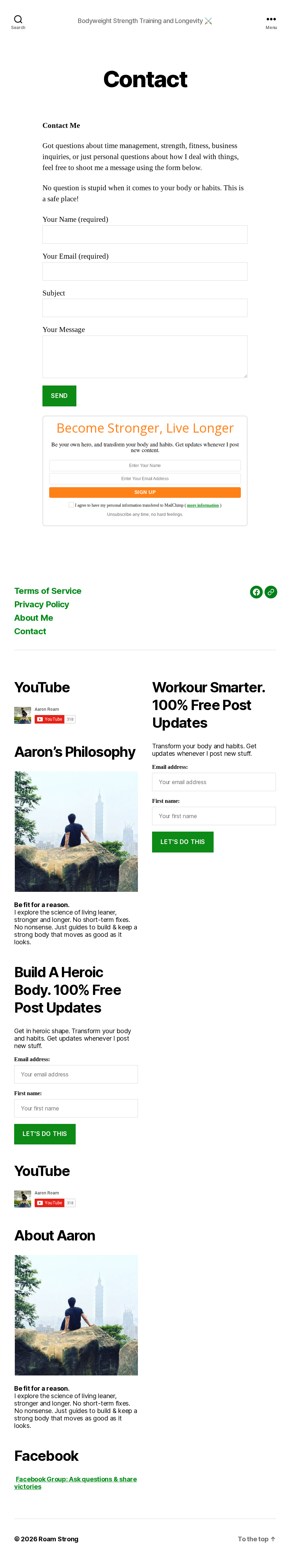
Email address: (32, 1059)
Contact (30, 631)
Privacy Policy (41, 604)
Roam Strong (59, 1539)
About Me (33, 618)
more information (203, 505)
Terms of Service (47, 591)
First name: (28, 1093)
